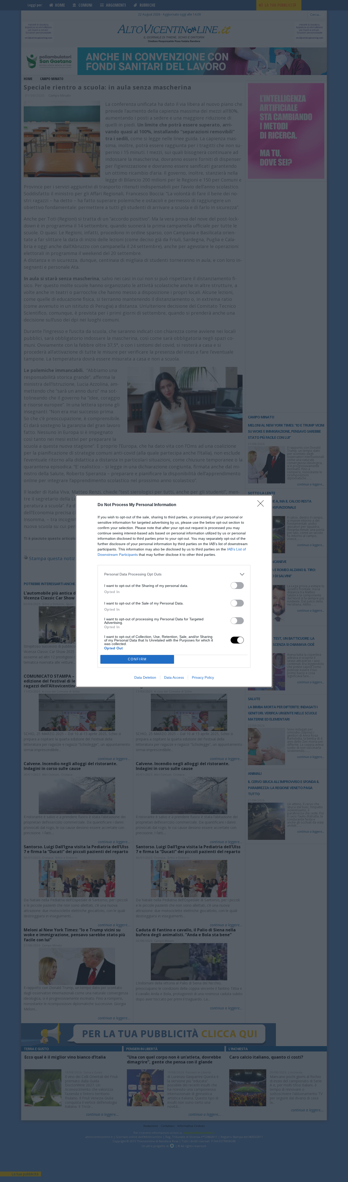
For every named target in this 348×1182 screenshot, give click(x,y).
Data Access (174, 677)
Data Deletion (145, 677)
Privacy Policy (203, 677)
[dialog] (174, 591)
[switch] (237, 585)
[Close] (262, 505)
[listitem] (174, 574)
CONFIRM (137, 659)
